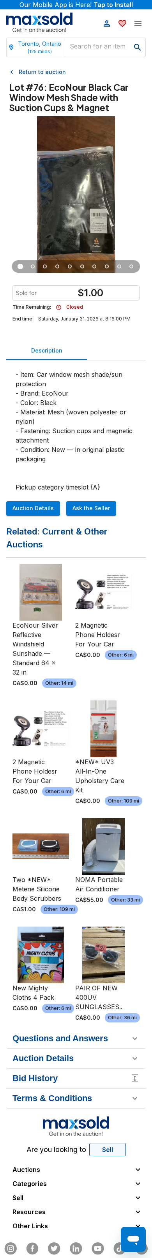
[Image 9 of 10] (119, 266)
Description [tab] (46, 350)
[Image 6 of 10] (82, 266)
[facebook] (32, 1248)
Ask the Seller (91, 508)
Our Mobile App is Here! (76, 5)
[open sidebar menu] (138, 23)
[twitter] (54, 1248)
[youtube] (97, 1248)
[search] (137, 47)
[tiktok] (119, 1248)
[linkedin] (76, 1248)
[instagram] (10, 1248)
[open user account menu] (107, 23)
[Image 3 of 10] (45, 266)
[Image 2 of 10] (33, 266)
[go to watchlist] (122, 23)
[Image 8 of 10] (107, 266)
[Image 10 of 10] (132, 266)
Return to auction (42, 71)
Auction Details (33, 508)
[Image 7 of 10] (95, 266)
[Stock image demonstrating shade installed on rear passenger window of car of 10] (70, 266)
